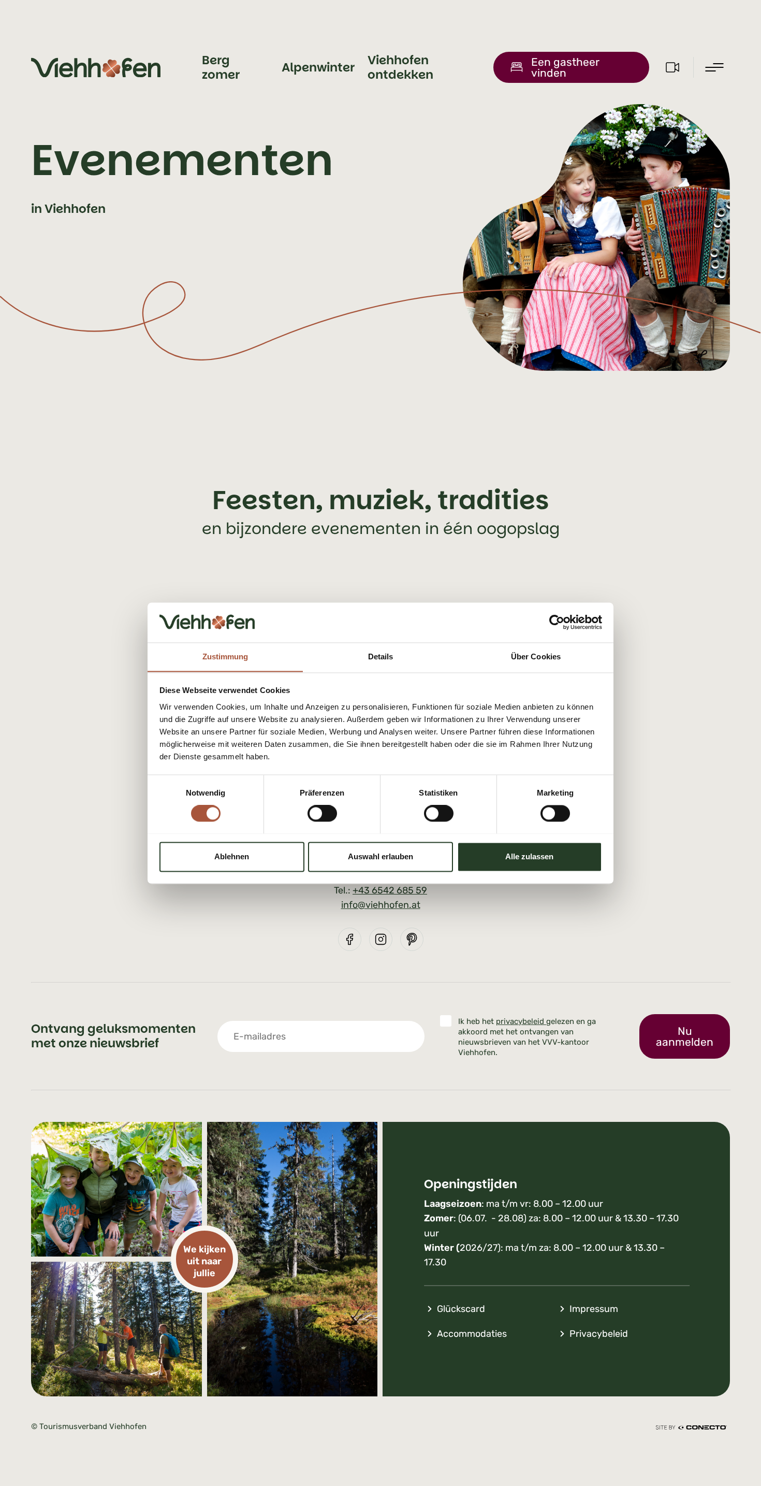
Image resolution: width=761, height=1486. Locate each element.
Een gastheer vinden (565, 67)
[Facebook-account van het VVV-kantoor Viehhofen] (349, 939)
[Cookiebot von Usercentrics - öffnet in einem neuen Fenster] (556, 622)
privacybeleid (521, 1021)
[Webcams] (672, 67)
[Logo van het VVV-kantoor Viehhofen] (95, 67)
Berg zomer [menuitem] (221, 67)
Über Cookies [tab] (536, 656)
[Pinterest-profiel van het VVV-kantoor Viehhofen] (411, 939)
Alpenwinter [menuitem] (318, 67)
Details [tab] (380, 656)
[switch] (322, 813)
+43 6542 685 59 (390, 890)
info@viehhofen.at (380, 905)
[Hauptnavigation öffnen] (714, 67)
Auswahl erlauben (380, 856)
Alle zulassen (529, 856)
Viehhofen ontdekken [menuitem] (400, 67)
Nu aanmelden (684, 1036)
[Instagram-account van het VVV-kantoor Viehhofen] (380, 939)
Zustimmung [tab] (225, 656)
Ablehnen (231, 856)
